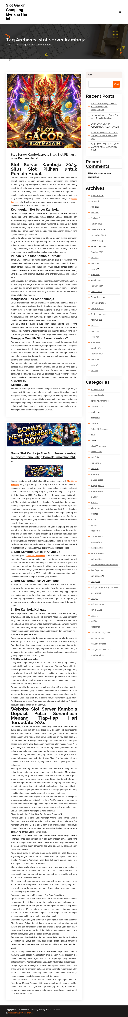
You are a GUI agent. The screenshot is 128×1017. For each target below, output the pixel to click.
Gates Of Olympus (99, 429)
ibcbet (93, 440)
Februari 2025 (97, 286)
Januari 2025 (96, 291)
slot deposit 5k (97, 576)
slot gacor (95, 581)
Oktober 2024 (97, 308)
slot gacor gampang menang (104, 587)
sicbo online (96, 542)
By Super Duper (40, 149)
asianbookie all (97, 389)
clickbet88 (95, 418)
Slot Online (96, 593)
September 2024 (98, 314)
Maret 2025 (96, 280)
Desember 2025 (98, 229)
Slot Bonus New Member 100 (104, 564)
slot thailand (96, 610)
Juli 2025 (95, 258)
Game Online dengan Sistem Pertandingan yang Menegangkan (104, 106)
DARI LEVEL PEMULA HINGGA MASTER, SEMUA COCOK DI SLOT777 (105, 147)
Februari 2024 (97, 354)
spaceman (95, 627)
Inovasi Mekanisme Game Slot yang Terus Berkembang (104, 116)
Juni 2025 (95, 263)
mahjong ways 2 (98, 491)
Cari (90, 75)
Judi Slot (94, 468)
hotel (93, 435)
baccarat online (98, 395)
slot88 (94, 621)
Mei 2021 (95, 365)
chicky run (95, 412)
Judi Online (56, 149)
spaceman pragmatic (100, 632)
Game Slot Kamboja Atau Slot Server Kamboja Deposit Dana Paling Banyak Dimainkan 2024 (43, 457)
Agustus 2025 (97, 252)
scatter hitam (97, 536)
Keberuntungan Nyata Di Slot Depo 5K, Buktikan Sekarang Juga (104, 135)
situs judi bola (97, 548)
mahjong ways (97, 485)
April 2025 (95, 274)
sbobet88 (95, 531)
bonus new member (100, 401)
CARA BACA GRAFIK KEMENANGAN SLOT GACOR (105, 125)
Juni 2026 (95, 207)
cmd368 (94, 423)
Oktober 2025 (97, 241)
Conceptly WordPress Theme (20, 1013)
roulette (94, 514)
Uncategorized (53, 445)
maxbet (94, 502)
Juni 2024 (95, 331)
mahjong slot (97, 480)
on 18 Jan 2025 (23, 149)
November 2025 (98, 235)
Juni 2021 (95, 359)
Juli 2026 (95, 201)
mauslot (94, 497)
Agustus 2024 (97, 320)
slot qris (94, 598)
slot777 (94, 615)
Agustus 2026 (97, 195)
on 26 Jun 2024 (23, 445)
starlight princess (98, 644)
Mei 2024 (95, 337)
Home (9, 44)
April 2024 (95, 342)
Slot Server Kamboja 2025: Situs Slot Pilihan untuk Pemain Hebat (43, 156)
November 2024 (98, 303)
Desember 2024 (98, 297)
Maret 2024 (96, 348)
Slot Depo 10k (97, 570)
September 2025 (98, 246)
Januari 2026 (96, 224)
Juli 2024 (95, 325)
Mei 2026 (95, 212)
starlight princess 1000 (101, 649)
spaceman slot (97, 638)
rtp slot (94, 519)
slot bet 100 (96, 559)
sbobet (94, 525)
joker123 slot (96, 451)
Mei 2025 (95, 269)
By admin (38, 445)
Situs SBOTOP (97, 553)
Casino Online (97, 406)
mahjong (95, 474)
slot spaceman (97, 604)
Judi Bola (95, 457)
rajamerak (95, 508)
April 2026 (95, 218)
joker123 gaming (98, 446)
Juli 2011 (94, 371)
